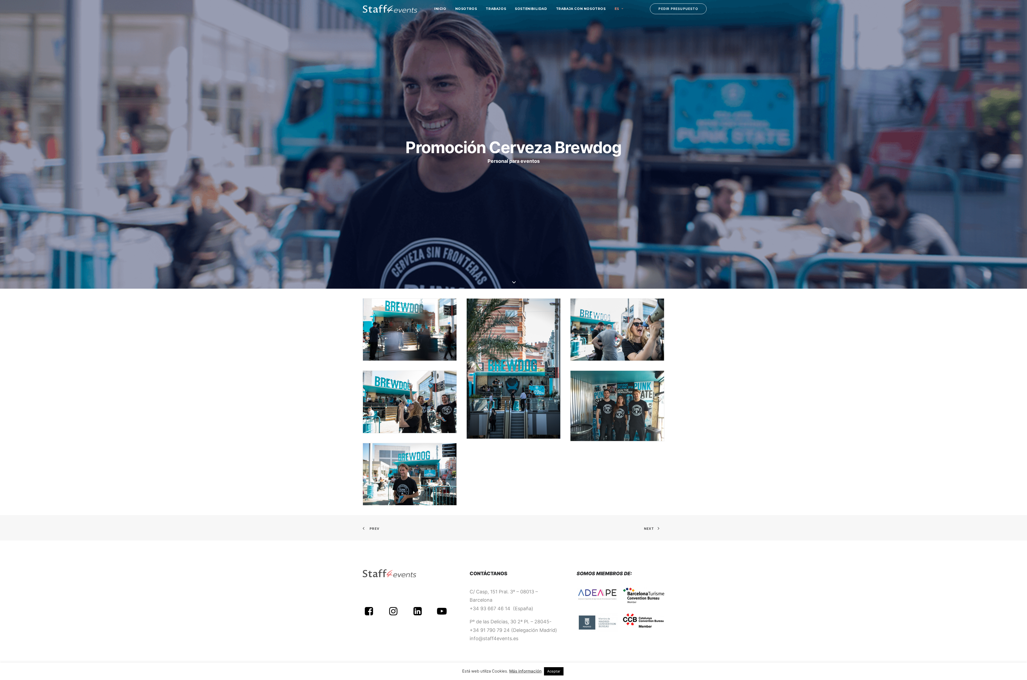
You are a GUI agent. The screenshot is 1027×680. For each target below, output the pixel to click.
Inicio (440, 9)
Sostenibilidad (531, 9)
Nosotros (466, 9)
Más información (525, 671)
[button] (369, 613)
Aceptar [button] (553, 671)
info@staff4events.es (494, 638)
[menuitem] (440, 9)
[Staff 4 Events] (390, 9)
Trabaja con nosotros (581, 9)
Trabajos (496, 9)
